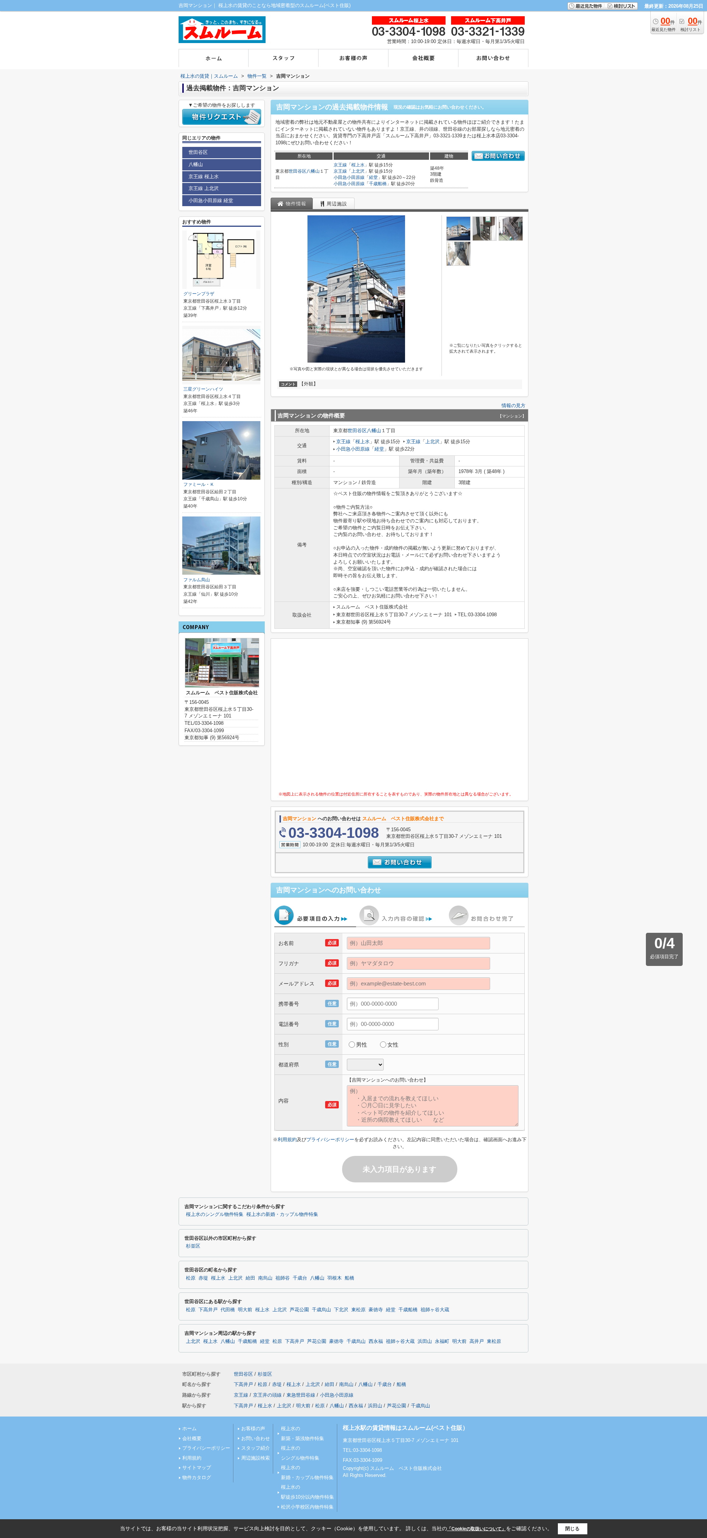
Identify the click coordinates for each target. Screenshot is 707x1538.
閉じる (572, 1528)
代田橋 (228, 1309)
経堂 (373, 177)
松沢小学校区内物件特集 (307, 1507)
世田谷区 (297, 171)
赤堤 (203, 1278)
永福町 (442, 1341)
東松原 (358, 1309)
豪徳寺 (376, 1309)
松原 (191, 1278)
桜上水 (358, 164)
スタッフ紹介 (255, 1448)
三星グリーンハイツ (203, 389)
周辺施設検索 (255, 1458)
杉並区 (193, 1246)
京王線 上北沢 (204, 188)
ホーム (189, 1428)
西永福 (376, 1341)
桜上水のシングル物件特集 (214, 1214)
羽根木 (334, 1278)
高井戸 (476, 1341)
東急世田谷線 (300, 1395)
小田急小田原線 (349, 177)
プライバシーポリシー (330, 1139)
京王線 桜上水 (204, 176)
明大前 (245, 1309)
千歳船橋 (378, 183)
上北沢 (358, 171)
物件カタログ (196, 1477)
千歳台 (300, 1278)
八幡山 (313, 171)
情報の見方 (513, 405)
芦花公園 (299, 1309)
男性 (361, 1044)
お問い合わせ (255, 1438)
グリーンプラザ (198, 293)
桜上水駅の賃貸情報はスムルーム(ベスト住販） (405, 1428)
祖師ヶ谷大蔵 (435, 1309)
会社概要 (191, 1438)
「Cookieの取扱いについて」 (476, 1528)
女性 (392, 1044)
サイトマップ (196, 1467)
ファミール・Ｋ (198, 484)
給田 (250, 1278)
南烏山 (265, 1278)
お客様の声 (253, 1428)
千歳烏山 (321, 1309)
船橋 (349, 1278)
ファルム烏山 (196, 579)
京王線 (340, 164)
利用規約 (287, 1139)
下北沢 (341, 1309)
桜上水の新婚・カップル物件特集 (282, 1214)
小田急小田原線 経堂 (211, 200)
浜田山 (425, 1341)
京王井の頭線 (267, 1395)
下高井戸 (208, 1309)
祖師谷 (282, 1278)
